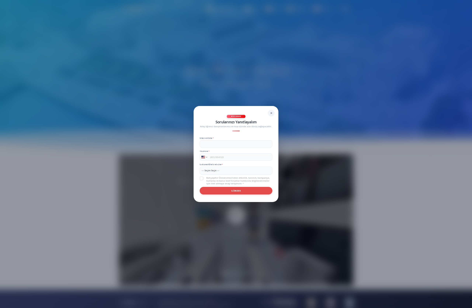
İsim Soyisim (207, 138)
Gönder (236, 190)
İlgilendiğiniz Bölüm (211, 164)
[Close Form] (271, 113)
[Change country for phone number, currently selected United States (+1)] (204, 157)
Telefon (204, 151)
